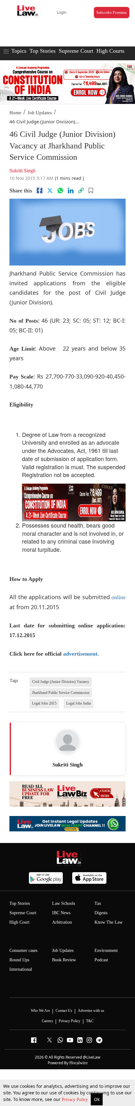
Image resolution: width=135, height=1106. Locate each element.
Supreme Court (76, 51)
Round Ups (19, 960)
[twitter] (50, 190)
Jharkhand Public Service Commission (60, 692)
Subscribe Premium (111, 12)
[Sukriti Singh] (67, 741)
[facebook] (39, 190)
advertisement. (81, 654)
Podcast (101, 960)
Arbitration (62, 922)
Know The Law (108, 922)
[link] (81, 190)
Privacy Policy (75, 1099)
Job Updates (40, 112)
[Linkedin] (70, 190)
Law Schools (63, 903)
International (20, 969)
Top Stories (43, 51)
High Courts (110, 51)
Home (15, 112)
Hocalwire (78, 1062)
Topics (18, 51)
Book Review (64, 960)
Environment (106, 950)
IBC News (61, 912)
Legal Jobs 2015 (44, 703)
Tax (97, 903)
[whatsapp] (60, 190)
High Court (19, 922)
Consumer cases (23, 950)
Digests (100, 912)
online (118, 597)
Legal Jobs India (78, 703)
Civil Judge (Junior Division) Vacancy (60, 681)
